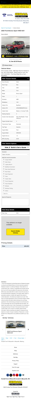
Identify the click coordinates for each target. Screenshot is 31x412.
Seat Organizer (9, 174)
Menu (4, 2)
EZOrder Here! (24, 7)
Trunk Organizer (9, 181)
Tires (6, 176)
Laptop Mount (8, 164)
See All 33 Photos (16, 61)
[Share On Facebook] (7, 375)
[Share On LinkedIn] (20, 375)
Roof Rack (8, 171)
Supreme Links (15, 370)
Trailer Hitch (8, 178)
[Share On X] (10, 375)
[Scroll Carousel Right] (28, 329)
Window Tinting (9, 188)
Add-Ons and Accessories (9, 157)
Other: (7, 190)
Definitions (15, 354)
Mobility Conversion (10, 167)
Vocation (4, 152)
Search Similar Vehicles (15, 232)
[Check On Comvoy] (23, 375)
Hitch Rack (8, 162)
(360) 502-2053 (24, 19)
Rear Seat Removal (10, 169)
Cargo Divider (8, 159)
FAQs (15, 350)
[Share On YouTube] (17, 375)
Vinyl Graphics (9, 183)
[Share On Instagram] (14, 375)
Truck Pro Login (15, 367)
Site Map (15, 357)
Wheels (7, 186)
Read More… (4, 75)
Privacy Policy (15, 360)
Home (15, 347)
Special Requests (6, 197)
